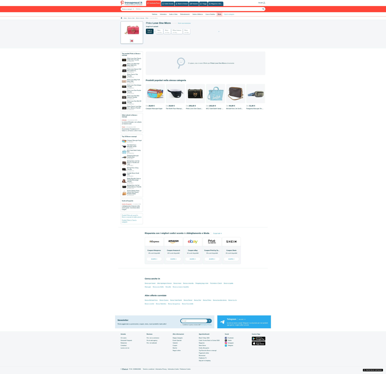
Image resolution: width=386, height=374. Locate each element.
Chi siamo (123, 338)
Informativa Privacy (206, 324)
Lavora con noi (125, 348)
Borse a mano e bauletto (181, 287)
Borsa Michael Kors (151, 300)
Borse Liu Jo (232, 300)
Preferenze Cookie (185, 369)
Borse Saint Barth (176, 300)
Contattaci (124, 345)
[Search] (263, 9)
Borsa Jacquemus (174, 304)
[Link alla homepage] (121, 18)
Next (219, 31)
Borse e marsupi (140, 18)
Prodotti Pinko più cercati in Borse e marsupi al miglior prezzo (131, 216)
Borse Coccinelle (187, 304)
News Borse (202, 345)
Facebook (230, 338)
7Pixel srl (125, 369)
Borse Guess (164, 300)
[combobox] (128, 9)
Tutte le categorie (229, 14)
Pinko (147, 18)
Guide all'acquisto (204, 348)
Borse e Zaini (131, 18)
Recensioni (202, 355)
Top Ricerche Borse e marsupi (207, 350)
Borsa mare (177, 283)
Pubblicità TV (203, 358)
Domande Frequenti (126, 340)
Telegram (230, 345)
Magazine (201, 343)
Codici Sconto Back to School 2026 (209, 340)
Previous (155, 31)
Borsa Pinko (207, 300)
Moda (125, 18)
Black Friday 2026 (204, 338)
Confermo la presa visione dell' (197, 324)
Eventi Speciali (177, 340)
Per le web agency (152, 340)
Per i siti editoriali (152, 343)
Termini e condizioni (148, 369)
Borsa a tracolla (188, 283)
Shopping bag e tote (201, 283)
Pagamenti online (204, 353)
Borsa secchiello (158, 287)
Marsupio (148, 287)
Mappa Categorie (178, 338)
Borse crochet (149, 304)
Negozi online (177, 350)
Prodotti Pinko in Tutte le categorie (129, 221)
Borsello (168, 287)
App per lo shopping (204, 360)
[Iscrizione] (210, 321)
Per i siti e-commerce (153, 338)
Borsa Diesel (188, 300)
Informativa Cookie (173, 369)
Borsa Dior (197, 300)
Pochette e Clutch (216, 283)
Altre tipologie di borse (164, 283)
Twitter (229, 340)
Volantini (175, 343)
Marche (175, 348)
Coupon (175, 345)
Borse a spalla (228, 283)
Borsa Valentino (161, 304)
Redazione (124, 343)
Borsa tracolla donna (219, 300)
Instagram (230, 343)
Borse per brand (150, 283)
